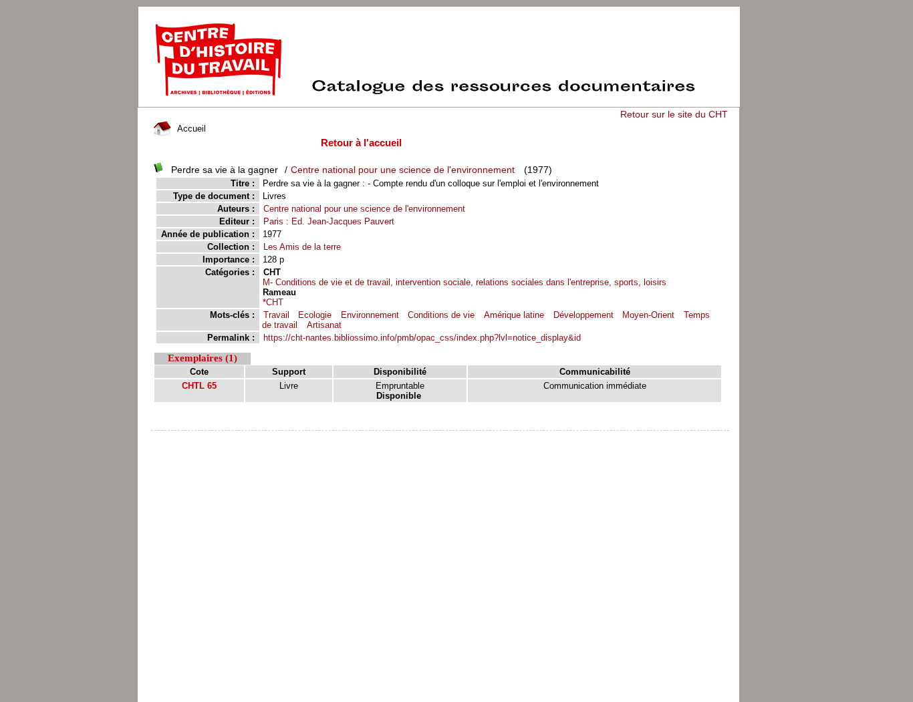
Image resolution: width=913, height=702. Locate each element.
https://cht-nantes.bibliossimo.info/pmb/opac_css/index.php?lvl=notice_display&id (422, 338)
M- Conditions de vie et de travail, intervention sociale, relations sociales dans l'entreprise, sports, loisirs (464, 282)
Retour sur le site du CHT (674, 114)
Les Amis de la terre (302, 247)
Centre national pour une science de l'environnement (403, 169)
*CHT (273, 302)
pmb (440, 439)
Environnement (370, 315)
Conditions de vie (441, 315)
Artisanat (324, 325)
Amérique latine (514, 315)
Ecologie (315, 315)
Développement (583, 315)
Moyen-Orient (648, 315)
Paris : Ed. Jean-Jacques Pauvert (328, 221)
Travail (276, 315)
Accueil (190, 129)
